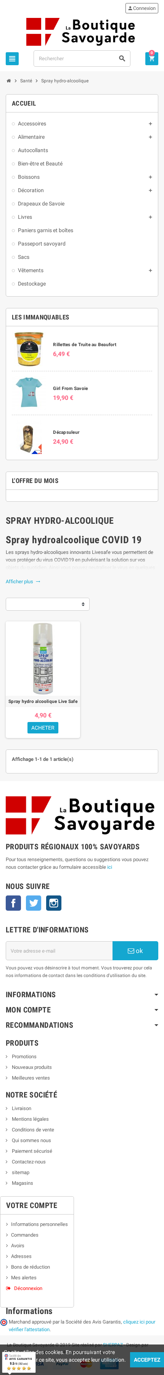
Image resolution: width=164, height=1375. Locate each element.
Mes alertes (24, 1277)
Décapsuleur (66, 432)
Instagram (53, 903)
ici (109, 867)
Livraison (21, 1108)
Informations (29, 1311)
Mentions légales (30, 1119)
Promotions (24, 1056)
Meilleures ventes (30, 1078)
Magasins (22, 1183)
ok (138, 951)
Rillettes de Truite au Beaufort (84, 344)
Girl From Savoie (70, 388)
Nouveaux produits (31, 1067)
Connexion (141, 8)
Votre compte (32, 1205)
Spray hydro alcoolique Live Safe (42, 701)
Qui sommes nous (31, 1140)
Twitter (33, 903)
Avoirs (17, 1245)
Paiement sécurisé (31, 1151)
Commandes (25, 1235)
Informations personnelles (39, 1224)
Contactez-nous (28, 1162)
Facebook (13, 903)
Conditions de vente (32, 1130)
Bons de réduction (30, 1267)
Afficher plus (23, 581)
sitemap (20, 1172)
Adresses (21, 1256)
